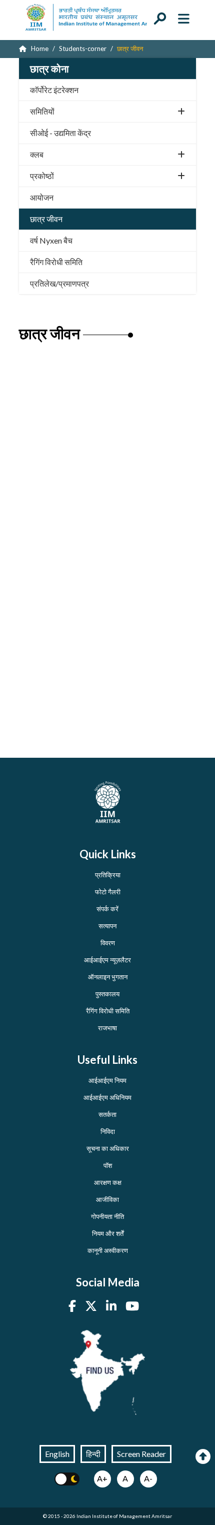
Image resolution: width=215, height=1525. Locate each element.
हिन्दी (93, 1453)
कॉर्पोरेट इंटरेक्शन (54, 90)
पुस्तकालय (108, 994)
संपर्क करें (107, 909)
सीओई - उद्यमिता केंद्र (60, 133)
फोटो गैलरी (107, 892)
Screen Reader (141, 1453)
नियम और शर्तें (108, 1233)
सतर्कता (107, 1114)
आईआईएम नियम (107, 1080)
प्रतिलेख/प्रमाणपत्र (59, 283)
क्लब (37, 154)
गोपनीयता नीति (107, 1216)
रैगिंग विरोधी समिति (56, 262)
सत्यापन (107, 926)
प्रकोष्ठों (42, 176)
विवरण (107, 943)
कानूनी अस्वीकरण (108, 1250)
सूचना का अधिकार (107, 1148)
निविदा (107, 1131)
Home (39, 49)
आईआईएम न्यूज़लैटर (107, 960)
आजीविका (107, 1199)
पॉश (108, 1165)
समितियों (42, 111)
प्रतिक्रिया (107, 875)
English (57, 1453)
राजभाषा (107, 1028)
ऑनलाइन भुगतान (108, 977)
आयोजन (42, 197)
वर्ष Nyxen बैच (51, 240)
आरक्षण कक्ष (108, 1182)
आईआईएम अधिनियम (108, 1097)
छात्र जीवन (46, 219)
